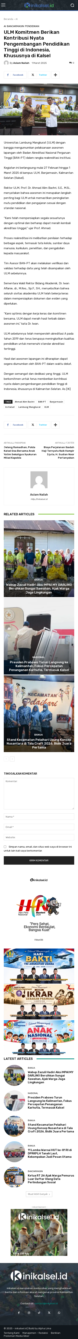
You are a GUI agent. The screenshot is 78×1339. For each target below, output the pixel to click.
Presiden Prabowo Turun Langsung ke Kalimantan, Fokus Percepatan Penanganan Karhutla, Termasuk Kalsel (39, 666)
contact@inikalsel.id (46, 1303)
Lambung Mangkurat (29, 406)
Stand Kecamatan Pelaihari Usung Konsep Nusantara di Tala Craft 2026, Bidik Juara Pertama (39, 743)
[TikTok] (39, 1312)
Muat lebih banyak (38, 1194)
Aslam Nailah (21, 63)
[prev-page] (6, 759)
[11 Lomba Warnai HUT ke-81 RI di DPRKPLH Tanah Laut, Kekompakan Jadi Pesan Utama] (14, 1151)
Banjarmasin (15, 26)
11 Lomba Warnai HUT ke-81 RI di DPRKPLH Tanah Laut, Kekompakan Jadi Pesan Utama (50, 1153)
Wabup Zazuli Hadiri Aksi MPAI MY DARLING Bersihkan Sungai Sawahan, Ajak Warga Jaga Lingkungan (39, 588)
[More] (55, 75)
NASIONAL (38, 657)
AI (17, 19)
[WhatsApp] (59, 1312)
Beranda (8, 19)
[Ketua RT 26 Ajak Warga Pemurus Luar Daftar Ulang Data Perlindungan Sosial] (14, 1177)
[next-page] (12, 759)
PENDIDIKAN (32, 26)
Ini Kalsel (10, 406)
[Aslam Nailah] (7, 62)
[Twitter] (49, 1312)
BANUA (38, 579)
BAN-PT (42, 401)
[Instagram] (29, 1312)
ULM (46, 406)
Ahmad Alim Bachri (24, 401)
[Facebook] (19, 1312)
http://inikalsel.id (39, 499)
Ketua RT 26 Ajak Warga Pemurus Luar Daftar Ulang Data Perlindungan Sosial (51, 1179)
